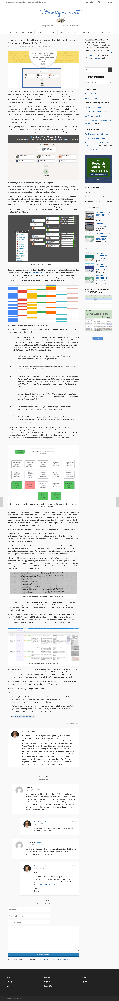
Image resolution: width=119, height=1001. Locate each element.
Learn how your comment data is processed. (54, 959)
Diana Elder (31, 47)
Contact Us (92, 2)
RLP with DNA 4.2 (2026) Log (95, 107)
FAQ (8, 986)
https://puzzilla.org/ (47, 884)
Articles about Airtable (93, 116)
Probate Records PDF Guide (95, 138)
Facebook (98, 58)
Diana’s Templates (92, 98)
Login (110, 2)
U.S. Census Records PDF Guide (96, 134)
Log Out (84, 981)
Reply (34, 787)
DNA (39, 47)
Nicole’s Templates (92, 94)
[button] (110, 69)
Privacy (9, 981)
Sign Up (47, 977)
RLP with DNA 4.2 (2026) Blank (96, 111)
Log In (83, 977)
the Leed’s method (35, 272)
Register (47, 981)
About (9, 977)
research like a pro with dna (24, 717)
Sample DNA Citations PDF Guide (97, 150)
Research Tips (46, 47)
